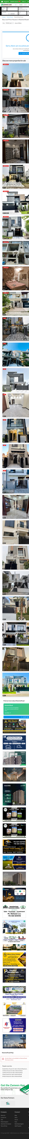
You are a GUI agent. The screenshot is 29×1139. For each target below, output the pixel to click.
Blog (16, 1115)
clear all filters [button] (18, 23)
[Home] (2, 1)
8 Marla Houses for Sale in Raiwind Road (12, 1076)
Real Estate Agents (19, 1124)
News (16, 1117)
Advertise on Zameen (6, 1124)
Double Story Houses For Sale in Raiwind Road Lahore (15, 1068)
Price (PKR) (4, 12)
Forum (16, 1119)
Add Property (18, 1126)
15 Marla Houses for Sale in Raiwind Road (12, 1070)
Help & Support (4, 1121)
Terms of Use (4, 1126)
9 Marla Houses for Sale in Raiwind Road (12, 1074)
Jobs (2, 1119)
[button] (4, 10)
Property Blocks (15, 1)
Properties (6, 1)
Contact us (3, 1117)
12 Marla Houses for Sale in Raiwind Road (12, 1072)
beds (20, 12)
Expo (16, 1121)
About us (3, 1115)
